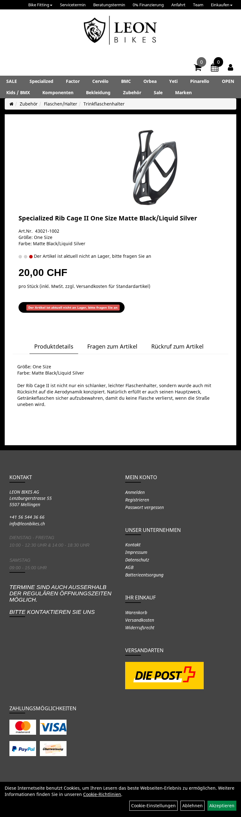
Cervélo (100, 81)
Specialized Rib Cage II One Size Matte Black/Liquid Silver (108, 218)
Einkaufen (220, 5)
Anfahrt (178, 5)
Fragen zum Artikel (112, 346)
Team (198, 5)
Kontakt (133, 545)
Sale (158, 92)
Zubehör (132, 92)
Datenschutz (137, 560)
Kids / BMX (18, 92)
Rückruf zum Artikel (177, 346)
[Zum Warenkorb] (197, 68)
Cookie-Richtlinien (102, 794)
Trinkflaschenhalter (104, 104)
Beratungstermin (109, 5)
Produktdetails (53, 346)
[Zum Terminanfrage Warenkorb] (214, 68)
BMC (126, 81)
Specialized (41, 81)
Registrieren (137, 500)
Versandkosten (139, 620)
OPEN (228, 81)
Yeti (173, 81)
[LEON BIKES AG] (120, 31)
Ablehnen (192, 806)
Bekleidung (98, 92)
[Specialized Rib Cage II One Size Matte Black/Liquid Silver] (155, 167)
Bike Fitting (38, 5)
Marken (183, 92)
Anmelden (135, 492)
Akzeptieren (221, 806)
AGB (129, 567)
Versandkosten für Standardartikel (112, 286)
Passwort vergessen (144, 507)
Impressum (136, 552)
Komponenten (57, 92)
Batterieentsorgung (144, 575)
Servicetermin (73, 5)
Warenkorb (136, 612)
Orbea (150, 81)
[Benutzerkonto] (230, 67)
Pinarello (199, 81)
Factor (73, 81)
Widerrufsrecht (139, 627)
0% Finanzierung (148, 5)
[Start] (11, 104)
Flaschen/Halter (60, 104)
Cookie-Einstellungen (153, 806)
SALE (11, 81)
